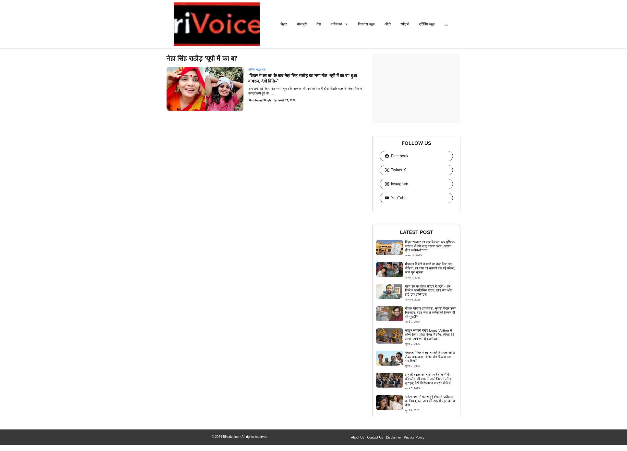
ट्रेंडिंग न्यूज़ (427, 24)
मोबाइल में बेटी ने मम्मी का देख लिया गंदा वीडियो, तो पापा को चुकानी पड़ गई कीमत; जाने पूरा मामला (430, 268)
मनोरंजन (336, 24)
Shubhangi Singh (259, 100)
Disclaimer (393, 437)
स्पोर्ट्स (404, 24)
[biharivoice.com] (217, 24)
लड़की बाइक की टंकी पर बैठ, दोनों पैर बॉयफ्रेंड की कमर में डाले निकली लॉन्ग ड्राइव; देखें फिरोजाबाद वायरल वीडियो (428, 379)
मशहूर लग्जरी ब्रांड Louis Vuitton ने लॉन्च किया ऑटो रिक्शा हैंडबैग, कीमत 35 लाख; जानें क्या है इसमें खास (430, 334)
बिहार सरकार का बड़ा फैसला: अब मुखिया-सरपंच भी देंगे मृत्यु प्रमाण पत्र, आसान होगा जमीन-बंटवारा (430, 246)
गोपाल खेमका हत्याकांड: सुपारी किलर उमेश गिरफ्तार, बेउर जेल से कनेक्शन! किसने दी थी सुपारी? (430, 312)
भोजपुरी (302, 24)
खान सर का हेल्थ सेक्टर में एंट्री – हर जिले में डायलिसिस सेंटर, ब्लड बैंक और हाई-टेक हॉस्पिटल (428, 290)
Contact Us (375, 437)
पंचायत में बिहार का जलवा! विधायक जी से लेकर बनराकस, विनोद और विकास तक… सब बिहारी (430, 357)
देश (318, 24)
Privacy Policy (414, 437)
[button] (446, 24)
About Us (357, 437)
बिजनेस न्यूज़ (366, 24)
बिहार (283, 24)
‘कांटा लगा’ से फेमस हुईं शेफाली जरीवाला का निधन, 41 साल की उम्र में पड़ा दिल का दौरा (430, 401)
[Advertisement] (416, 88)
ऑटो (388, 24)
